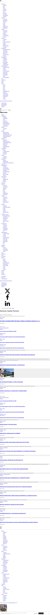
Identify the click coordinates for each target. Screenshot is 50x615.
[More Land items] (3, 155)
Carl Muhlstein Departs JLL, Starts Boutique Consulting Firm (13, 513)
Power (2, 82)
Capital (3, 572)
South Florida (5, 194)
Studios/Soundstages (6, 146)
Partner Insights (5, 93)
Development (4, 57)
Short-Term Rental (6, 124)
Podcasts (4, 98)
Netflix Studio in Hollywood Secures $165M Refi (10, 433)
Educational (5, 170)
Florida (1, 340)
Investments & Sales (5, 214)
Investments (3, 48)
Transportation (5, 96)
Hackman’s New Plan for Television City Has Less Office (12, 504)
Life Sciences (5, 539)
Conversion (5, 60)
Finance (3, 38)
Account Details (4, 282)
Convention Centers (6, 151)
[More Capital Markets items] (6, 232)
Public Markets (5, 74)
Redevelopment (5, 62)
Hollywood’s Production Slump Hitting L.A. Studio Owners (12, 365)
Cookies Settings (35, 613)
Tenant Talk (5, 34)
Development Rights (6, 169)
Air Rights (4, 166)
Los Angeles (5, 19)
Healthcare (4, 12)
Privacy (13, 308)
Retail (4, 7)
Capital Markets (4, 232)
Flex (3, 129)
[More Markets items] (4, 17)
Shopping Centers (6, 132)
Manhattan (4, 21)
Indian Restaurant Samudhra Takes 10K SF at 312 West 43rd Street (12, 347)
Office (4, 6)
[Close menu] (0, 111)
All (3, 203)
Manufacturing (5, 143)
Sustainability (5, 63)
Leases (3, 29)
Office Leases (5, 30)
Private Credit (5, 72)
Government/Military (6, 171)
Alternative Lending (6, 67)
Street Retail (5, 137)
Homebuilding (5, 118)
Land (4, 11)
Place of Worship (5, 174)
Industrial (3, 138)
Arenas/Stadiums (5, 167)
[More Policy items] (3, 246)
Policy (4, 88)
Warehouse (4, 147)
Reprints (4, 600)
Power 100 (3, 277)
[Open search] (0, 108)
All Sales (4, 55)
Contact (3, 271)
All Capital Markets (6, 77)
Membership (5, 595)
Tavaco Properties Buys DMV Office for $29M (8, 331)
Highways (4, 180)
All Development (5, 64)
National (4, 25)
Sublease (4, 199)
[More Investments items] (5, 48)
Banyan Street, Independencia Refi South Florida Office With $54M (12, 342)
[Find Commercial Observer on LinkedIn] (7, 306)
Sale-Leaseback (5, 218)
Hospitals (4, 160)
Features (4, 260)
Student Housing (5, 122)
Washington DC (5, 26)
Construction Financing (6, 207)
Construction (5, 59)
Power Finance (4, 276)
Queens (4, 189)
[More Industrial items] (4, 138)
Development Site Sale (6, 49)
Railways (4, 181)
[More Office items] (3, 127)
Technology (3, 245)
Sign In (1, 280)
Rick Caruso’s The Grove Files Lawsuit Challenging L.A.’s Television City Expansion (18, 451)
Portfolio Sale (5, 50)
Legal (4, 87)
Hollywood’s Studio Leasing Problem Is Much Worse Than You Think (14, 442)
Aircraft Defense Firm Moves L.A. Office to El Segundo (11, 381)
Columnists (5, 92)
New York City (5, 20)
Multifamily (5, 117)
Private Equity (5, 73)
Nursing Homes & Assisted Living (8, 162)
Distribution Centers (6, 141)
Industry (3, 114)
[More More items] (3, 83)
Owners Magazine (4, 278)
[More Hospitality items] (5, 148)
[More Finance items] (4, 38)
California (1, 318)
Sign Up (3, 280)
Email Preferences (4, 104)
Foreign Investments (6, 237)
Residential (4, 5)
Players (4, 86)
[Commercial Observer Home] (3, 1)
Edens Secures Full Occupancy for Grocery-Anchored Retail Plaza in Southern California (19, 522)
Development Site (5, 560)
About (2, 594)
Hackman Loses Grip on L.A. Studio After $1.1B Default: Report (13, 390)
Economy (4, 69)
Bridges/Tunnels (5, 179)
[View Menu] (0, 0)
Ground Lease (5, 31)
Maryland (1, 329)
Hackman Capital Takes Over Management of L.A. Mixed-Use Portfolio (15, 477)
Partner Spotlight (5, 95)
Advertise (3, 270)
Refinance (4, 44)
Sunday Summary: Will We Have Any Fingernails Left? (11, 460)
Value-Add (4, 53)
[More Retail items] (3, 131)
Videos (4, 97)
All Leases (4, 36)
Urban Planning (5, 250)
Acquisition (5, 39)
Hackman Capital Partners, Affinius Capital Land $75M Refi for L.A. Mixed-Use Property (18, 495)
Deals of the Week (6, 35)
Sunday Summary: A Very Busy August (8, 424)
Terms (10, 308)
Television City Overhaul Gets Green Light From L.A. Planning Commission (16, 486)
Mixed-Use (4, 16)
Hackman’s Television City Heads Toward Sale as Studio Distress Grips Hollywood (17, 354)
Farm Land (4, 156)
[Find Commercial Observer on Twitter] (7, 293)
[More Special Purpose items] (6, 165)
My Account (7, 280)
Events (3, 81)
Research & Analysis (6, 91)
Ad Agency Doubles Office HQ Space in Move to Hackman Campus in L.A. (20, 321)
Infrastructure (4, 176)
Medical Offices (5, 161)
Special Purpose (5, 15)
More (2, 83)
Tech (2, 78)
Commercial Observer (12, 602)
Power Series (3, 256)
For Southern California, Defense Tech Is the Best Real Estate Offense (12, 336)
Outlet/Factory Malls (6, 133)
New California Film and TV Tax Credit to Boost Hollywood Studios (14, 468)
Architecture (5, 58)
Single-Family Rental (6, 123)
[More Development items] (6, 57)
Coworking (5, 128)
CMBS (4, 40)
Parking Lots (5, 157)
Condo (4, 119)
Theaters (4, 175)
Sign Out (3, 106)
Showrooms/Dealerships (6, 136)
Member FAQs (4, 105)
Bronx (4, 24)
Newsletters (3, 274)
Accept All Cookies (41, 613)
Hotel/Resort (5, 152)
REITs (4, 76)
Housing (4, 247)
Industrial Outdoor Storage (7, 142)
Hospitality (4, 10)
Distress (4, 43)
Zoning (4, 251)
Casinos (4, 150)
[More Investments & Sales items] (8, 214)
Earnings (4, 68)
